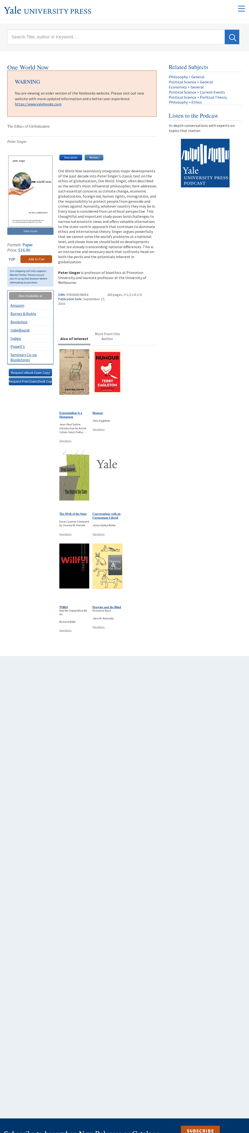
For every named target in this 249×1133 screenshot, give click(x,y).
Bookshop (18, 321)
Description (70, 157)
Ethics (196, 102)
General (198, 76)
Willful (63, 607)
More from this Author (107, 336)
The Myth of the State (73, 514)
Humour (97, 413)
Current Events (212, 92)
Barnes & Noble (23, 313)
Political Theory (213, 97)
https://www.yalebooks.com (38, 104)
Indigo (15, 338)
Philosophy (178, 76)
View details (65, 440)
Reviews (93, 157)
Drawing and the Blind (106, 607)
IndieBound (19, 330)
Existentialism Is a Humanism (70, 415)
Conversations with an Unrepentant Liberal (106, 516)
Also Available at (30, 296)
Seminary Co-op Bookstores (23, 357)
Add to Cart (36, 259)
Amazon (17, 305)
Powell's (17, 346)
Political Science (182, 81)
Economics (178, 87)
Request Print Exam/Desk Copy (30, 381)
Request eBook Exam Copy (30, 372)
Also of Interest (74, 338)
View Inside (30, 231)
